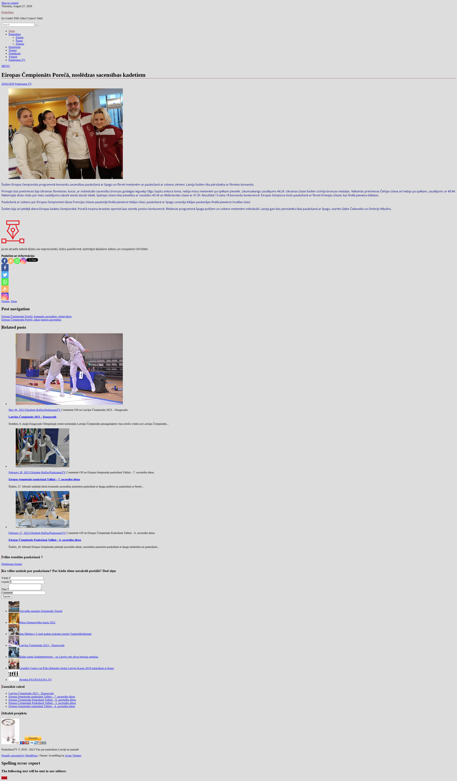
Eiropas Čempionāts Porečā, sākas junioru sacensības (31, 319)
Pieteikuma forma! (11, 564)
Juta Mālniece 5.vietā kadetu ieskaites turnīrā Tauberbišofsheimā (55, 633)
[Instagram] (23, 261)
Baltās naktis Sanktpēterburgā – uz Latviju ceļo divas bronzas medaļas (58, 656)
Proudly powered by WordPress (19, 755)
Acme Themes (73, 755)
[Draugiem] (11, 261)
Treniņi (13, 50)
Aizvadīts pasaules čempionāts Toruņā (40, 611)
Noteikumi (15, 53)
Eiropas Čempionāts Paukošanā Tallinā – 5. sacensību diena (42, 703)
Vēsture (13, 56)
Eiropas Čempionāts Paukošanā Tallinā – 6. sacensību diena (42, 699)
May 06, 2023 (17, 409)
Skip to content (9, 2)
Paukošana (7, 12)
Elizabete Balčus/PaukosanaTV (43, 409)
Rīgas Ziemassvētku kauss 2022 (37, 622)
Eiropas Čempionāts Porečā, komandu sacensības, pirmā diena (36, 316)
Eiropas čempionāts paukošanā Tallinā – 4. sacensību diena (42, 706)
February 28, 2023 (19, 472)
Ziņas (12, 31)
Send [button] (4, 777)
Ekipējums (15, 47)
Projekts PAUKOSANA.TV (35, 679)
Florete (20, 37)
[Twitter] (5, 274)
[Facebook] (4, 261)
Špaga (19, 40)
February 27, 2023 (19, 532)
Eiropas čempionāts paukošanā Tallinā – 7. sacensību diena (42, 696)
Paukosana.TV (17, 59)
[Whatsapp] (17, 261)
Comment (6, 592)
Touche (6, 596)
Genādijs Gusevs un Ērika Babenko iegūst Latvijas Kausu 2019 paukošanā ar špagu (66, 668)
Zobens (20, 43)
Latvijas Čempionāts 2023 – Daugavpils (41, 645)
